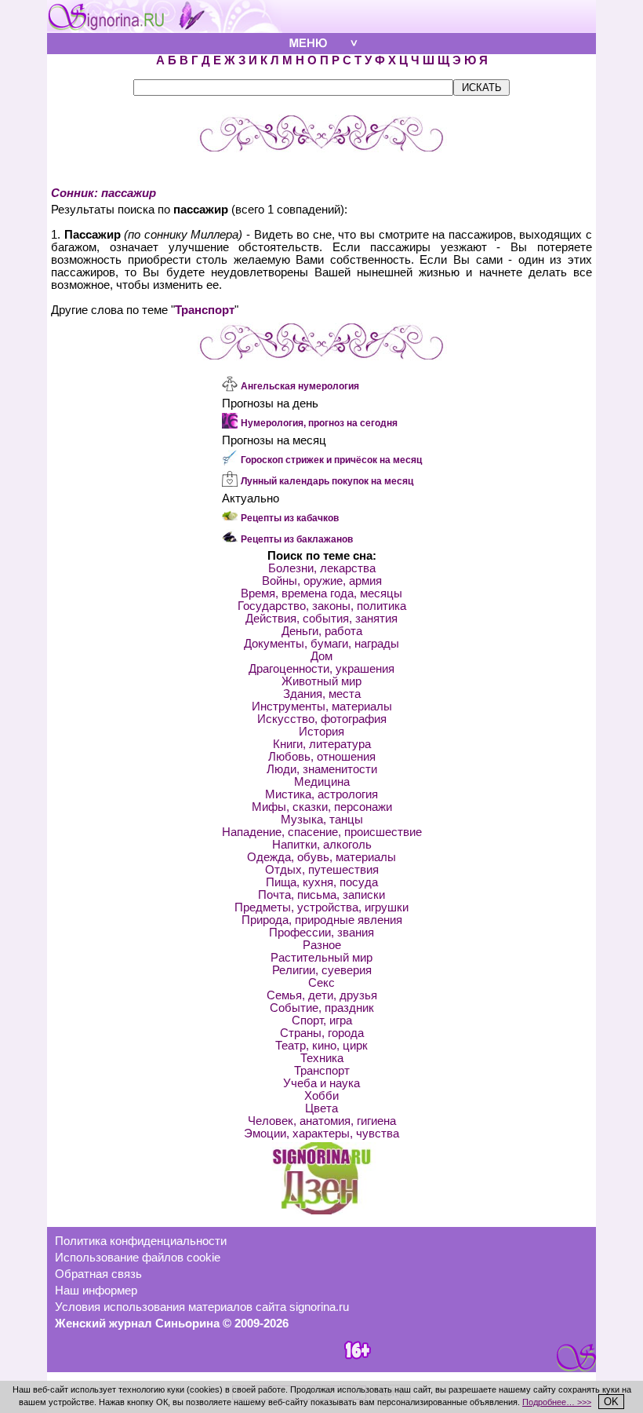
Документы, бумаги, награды (321, 643)
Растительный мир (321, 957)
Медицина (322, 782)
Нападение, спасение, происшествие (322, 832)
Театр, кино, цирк (321, 1045)
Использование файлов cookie (137, 1257)
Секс (321, 983)
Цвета (321, 1108)
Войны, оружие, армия (322, 581)
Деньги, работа (322, 631)
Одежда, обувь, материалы (321, 857)
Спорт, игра (322, 1020)
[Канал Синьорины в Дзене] (321, 1210)
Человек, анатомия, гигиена (322, 1121)
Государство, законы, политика (322, 606)
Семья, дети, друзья (322, 995)
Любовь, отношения (322, 756)
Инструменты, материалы (322, 706)
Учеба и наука (321, 1083)
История (321, 731)
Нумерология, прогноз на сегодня (319, 423)
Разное (322, 945)
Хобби (321, 1096)
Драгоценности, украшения (321, 669)
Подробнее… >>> (556, 1402)
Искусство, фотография (322, 719)
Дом (321, 656)
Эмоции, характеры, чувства (321, 1133)
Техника (321, 1058)
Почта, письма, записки (321, 895)
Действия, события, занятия (321, 618)
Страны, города (322, 1033)
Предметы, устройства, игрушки (321, 907)
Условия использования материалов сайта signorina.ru (202, 1307)
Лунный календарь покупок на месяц (327, 481)
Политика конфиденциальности (141, 1241)
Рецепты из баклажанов (297, 539)
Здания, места (322, 694)
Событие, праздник (322, 1008)
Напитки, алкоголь (322, 844)
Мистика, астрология (321, 794)
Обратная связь (98, 1274)
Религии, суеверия (322, 970)
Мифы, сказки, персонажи (322, 807)
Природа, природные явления (322, 920)
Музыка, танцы (322, 819)
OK (611, 1402)
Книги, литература (322, 744)
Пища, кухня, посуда (322, 882)
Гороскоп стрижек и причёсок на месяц (331, 460)
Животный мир (321, 681)
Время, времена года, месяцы (321, 593)
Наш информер (96, 1290)
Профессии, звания (321, 932)
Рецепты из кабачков (290, 518)
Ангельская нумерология (300, 386)
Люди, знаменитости (322, 769)
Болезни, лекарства (322, 568)
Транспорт (204, 310)
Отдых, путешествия (322, 870)
